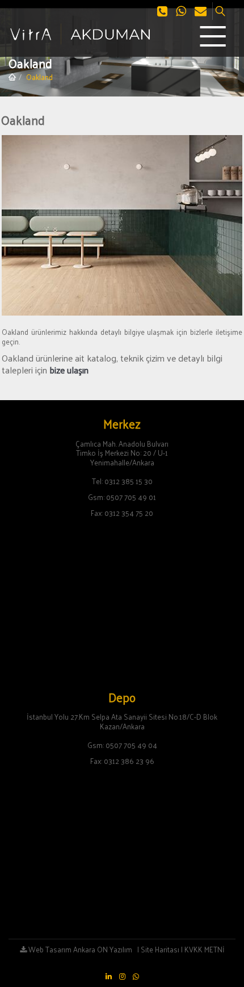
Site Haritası (160, 949)
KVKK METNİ (204, 949)
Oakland (39, 76)
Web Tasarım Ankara (61, 949)
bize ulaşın (69, 370)
